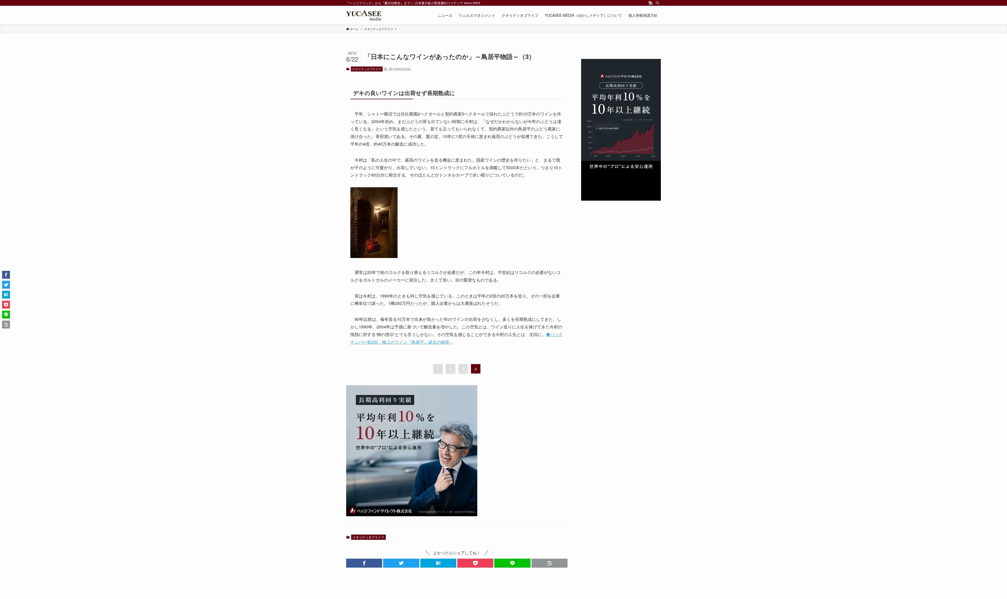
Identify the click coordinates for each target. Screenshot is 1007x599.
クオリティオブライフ (366, 69)
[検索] (657, 3)
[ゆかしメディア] (363, 15)
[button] (364, 563)
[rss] (650, 3)
